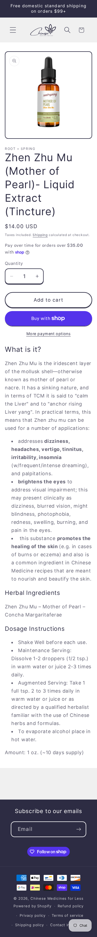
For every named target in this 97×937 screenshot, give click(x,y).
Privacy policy (33, 915)
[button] (13, 30)
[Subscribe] (78, 829)
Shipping (40, 235)
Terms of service (67, 915)
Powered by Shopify (32, 906)
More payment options (48, 333)
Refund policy (71, 906)
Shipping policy (29, 925)
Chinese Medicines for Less (57, 898)
